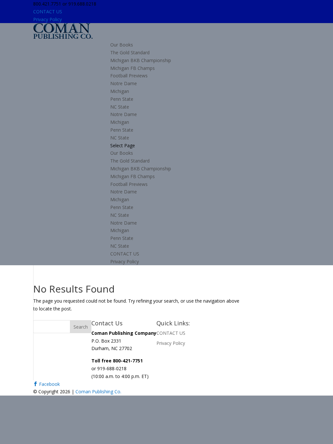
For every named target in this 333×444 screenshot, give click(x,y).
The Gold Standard (130, 52)
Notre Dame (123, 83)
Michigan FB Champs (132, 68)
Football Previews (129, 75)
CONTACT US (47, 11)
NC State (119, 107)
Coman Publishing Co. (98, 391)
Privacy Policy (47, 19)
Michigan (119, 91)
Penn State (121, 99)
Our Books (121, 45)
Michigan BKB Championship (140, 60)
